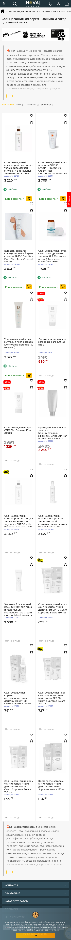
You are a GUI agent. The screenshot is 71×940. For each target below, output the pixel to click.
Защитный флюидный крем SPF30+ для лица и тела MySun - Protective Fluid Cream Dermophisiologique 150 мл (18, 611)
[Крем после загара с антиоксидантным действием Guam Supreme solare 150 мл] (52, 757)
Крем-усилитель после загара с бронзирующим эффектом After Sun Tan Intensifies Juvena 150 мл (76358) (52, 434)
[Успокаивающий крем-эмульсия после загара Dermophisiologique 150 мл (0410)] (18, 315)
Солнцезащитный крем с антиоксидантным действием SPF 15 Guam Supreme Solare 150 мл (18, 787)
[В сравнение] (31, 122)
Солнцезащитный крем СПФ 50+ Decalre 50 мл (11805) (18, 430)
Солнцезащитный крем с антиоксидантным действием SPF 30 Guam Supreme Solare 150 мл (52, 698)
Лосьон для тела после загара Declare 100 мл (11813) (52, 342)
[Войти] (58, 4)
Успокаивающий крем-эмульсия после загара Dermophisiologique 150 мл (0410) (18, 343)
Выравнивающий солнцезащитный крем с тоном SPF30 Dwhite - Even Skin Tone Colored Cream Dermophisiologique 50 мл (18, 259)
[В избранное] (31, 116)
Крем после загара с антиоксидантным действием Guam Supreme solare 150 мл (51, 785)
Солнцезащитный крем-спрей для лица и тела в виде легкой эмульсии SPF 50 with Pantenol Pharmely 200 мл (18, 523)
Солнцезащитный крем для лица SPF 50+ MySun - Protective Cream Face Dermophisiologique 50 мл (52, 169)
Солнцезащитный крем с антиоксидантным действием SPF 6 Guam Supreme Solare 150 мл (52, 608)
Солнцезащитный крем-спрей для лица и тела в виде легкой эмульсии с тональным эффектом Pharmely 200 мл (18, 169)
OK (35, 935)
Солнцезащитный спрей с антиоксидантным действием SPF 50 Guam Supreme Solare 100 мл (17, 699)
